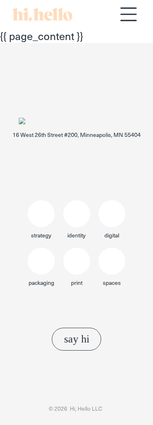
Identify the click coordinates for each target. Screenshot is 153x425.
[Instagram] (82, 152)
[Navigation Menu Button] (128, 14)
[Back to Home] (42, 18)
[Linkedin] (71, 152)
